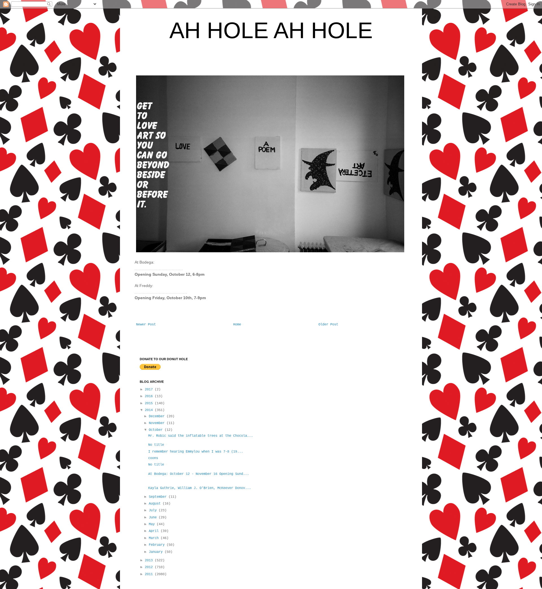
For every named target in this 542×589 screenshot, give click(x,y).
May (153, 524)
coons (153, 458)
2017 (150, 390)
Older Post (328, 325)
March (155, 538)
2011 (150, 574)
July (154, 510)
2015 (150, 403)
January (157, 552)
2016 (150, 396)
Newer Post (146, 325)
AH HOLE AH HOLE (271, 30)
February (158, 545)
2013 (150, 560)
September (159, 497)
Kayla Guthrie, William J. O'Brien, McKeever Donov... (199, 488)
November (158, 423)
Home (237, 325)
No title (156, 445)
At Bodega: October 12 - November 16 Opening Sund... (198, 474)
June (154, 518)
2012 (150, 567)
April (155, 531)
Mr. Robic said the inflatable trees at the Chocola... (200, 436)
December (158, 416)
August (156, 504)
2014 (150, 410)
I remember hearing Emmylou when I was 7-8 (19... (195, 452)
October (157, 430)
